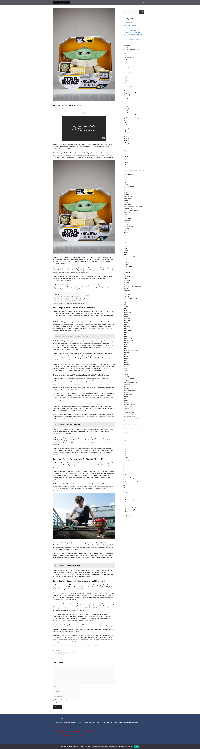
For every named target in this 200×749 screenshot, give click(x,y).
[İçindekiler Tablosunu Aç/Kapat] (86, 294)
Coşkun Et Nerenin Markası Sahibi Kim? (65, 652)
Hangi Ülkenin (58, 650)
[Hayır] (198, 746)
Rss (68, 740)
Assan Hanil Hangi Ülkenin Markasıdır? (65, 654)
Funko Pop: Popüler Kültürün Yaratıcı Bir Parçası (67, 296)
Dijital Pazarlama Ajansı (62, 731)
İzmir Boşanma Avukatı (61, 735)
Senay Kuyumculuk (129, 28)
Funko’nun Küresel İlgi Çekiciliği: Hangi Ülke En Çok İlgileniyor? (71, 299)
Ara (125, 8)
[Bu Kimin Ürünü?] (61, 2)
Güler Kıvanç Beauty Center (131, 39)
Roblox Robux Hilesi (61, 727)
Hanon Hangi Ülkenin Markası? (76, 646)
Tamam (136, 746)
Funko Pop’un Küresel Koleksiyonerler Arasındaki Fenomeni (70, 303)
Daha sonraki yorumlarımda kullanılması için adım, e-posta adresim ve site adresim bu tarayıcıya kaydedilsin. (82, 701)
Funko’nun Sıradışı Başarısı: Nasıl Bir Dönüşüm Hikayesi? (69, 301)
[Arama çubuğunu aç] (144, 2)
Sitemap (57, 740)
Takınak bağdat (128, 22)
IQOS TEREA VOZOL (130, 25)
